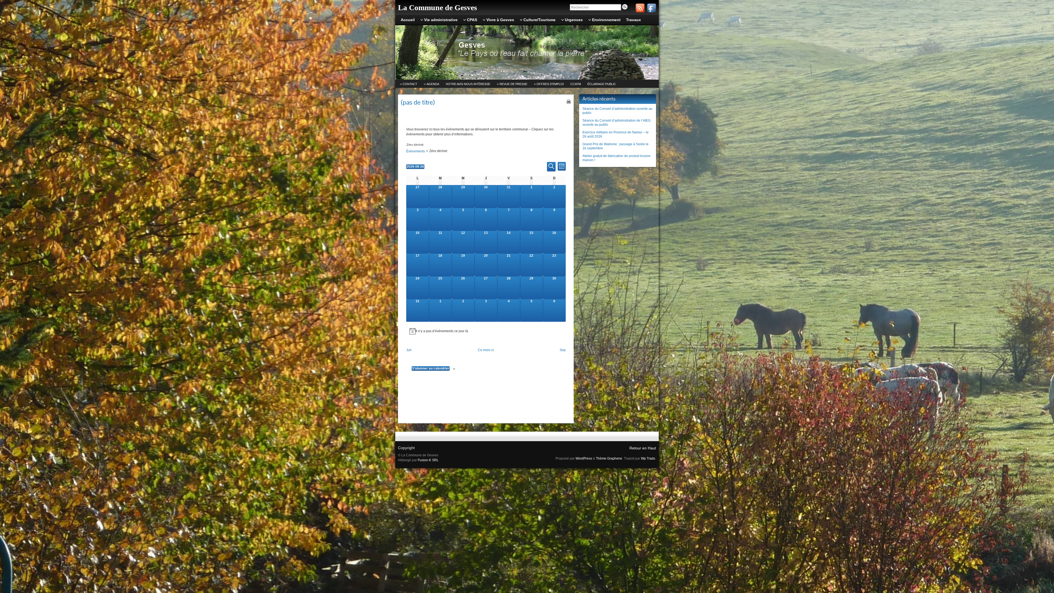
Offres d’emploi (550, 84)
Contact (410, 84)
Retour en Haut (642, 448)
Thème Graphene (609, 458)
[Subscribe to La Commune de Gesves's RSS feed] (640, 8)
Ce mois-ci (486, 350)
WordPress (584, 458)
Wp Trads (648, 458)
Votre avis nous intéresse (468, 84)
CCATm (575, 84)
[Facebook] (651, 8)
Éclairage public (601, 84)
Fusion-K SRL (428, 460)
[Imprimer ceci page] (569, 101)
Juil (408, 350)
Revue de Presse (513, 84)
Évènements (415, 151)
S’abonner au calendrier (430, 368)
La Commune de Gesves (437, 7)
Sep (563, 350)
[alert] (486, 331)
